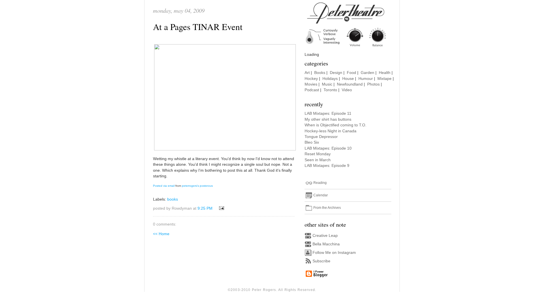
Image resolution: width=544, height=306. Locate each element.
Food (351, 73)
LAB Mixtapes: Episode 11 (328, 113)
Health (384, 73)
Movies (311, 84)
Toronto (330, 90)
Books (319, 73)
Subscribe (321, 261)
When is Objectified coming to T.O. (335, 125)
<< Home (161, 234)
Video (347, 90)
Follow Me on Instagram (334, 252)
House (348, 78)
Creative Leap (325, 235)
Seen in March (318, 160)
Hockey (311, 78)
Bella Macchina (326, 244)
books (172, 199)
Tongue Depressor (321, 137)
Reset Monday (318, 154)
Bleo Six (312, 142)
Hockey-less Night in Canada (330, 131)
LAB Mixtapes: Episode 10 (328, 148)
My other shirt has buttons (328, 119)
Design (336, 73)
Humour (365, 78)
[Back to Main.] (350, 47)
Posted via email (164, 185)
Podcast (312, 90)
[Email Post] (220, 208)
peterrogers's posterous (197, 185)
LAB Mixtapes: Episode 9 (327, 165)
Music (327, 84)
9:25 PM (204, 208)
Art (307, 73)
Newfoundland (350, 84)
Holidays (330, 78)
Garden (367, 73)
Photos (373, 84)
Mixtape (384, 78)
